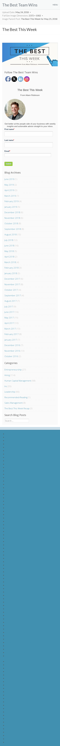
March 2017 (10, 328)
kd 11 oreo (11, 477)
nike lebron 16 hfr (14, 635)
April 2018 (9, 256)
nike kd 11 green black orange (19, 501)
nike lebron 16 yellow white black (21, 649)
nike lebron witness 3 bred (18, 655)
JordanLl (10, 698)
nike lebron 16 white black (18, 645)
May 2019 (9, 184)
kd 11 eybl (10, 480)
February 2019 (11, 201)
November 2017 (12, 284)
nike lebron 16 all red (15, 639)
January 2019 (10, 206)
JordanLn (10, 705)
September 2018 (12, 229)
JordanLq (10, 715)
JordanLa (10, 661)
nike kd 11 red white (15, 494)
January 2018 (10, 273)
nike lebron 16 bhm (15, 622)
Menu (55, 5)
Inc (5, 386)
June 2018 (9, 245)
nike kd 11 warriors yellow (18, 544)
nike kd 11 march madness (18, 531)
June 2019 (9, 179)
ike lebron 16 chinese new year (20, 632)
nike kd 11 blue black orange (19, 517)
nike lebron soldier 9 (15, 433)
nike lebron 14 (12, 457)
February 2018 (11, 267)
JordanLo (10, 708)
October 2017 (11, 289)
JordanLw (10, 735)
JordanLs (10, 721)
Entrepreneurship (13, 369)
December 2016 (12, 345)
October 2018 (11, 223)
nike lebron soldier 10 (16, 437)
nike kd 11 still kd (13, 470)
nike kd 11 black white (16, 521)
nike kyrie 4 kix (12, 568)
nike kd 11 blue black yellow (19, 514)
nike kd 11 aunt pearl (15, 554)
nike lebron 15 (12, 460)
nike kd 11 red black (15, 497)
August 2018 (10, 234)
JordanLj (10, 691)
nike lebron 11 (12, 447)
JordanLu (10, 728)
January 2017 (10, 339)
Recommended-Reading (15, 397)
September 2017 (12, 295)
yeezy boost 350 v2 (15, 618)
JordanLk (10, 695)
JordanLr (10, 718)
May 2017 (9, 317)
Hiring (7, 375)
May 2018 (9, 251)
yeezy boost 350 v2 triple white (20, 615)
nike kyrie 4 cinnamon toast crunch (22, 571)
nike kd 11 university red (17, 491)
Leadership (9, 391)
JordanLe (10, 674)
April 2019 (9, 190)
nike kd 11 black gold (15, 524)
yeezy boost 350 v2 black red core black (25, 581)
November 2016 (12, 350)
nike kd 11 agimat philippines (19, 528)
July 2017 (8, 306)
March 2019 (10, 195)
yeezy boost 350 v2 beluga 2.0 (20, 578)
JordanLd (10, 671)
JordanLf (10, 678)
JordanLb (10, 664)
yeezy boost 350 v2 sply (17, 591)
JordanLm (10, 701)
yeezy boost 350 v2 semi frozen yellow (24, 608)
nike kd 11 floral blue (15, 548)
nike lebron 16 (12, 464)
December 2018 (12, 212)
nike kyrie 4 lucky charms (17, 561)
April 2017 (9, 323)
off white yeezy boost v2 (17, 575)
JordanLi (10, 688)
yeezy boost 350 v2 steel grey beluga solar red (27, 612)
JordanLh (10, 684)
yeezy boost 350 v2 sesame (19, 605)
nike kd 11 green (13, 504)
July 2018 (8, 240)
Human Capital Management (17, 380)
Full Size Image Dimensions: (21, 15)
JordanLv (10, 732)
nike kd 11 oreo (13, 538)
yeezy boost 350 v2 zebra (18, 598)
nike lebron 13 (12, 454)
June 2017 (9, 312)
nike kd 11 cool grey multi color (20, 511)
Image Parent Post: (29, 19)
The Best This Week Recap (16, 408)
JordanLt (10, 725)
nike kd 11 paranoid (15, 474)
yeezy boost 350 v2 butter (18, 595)
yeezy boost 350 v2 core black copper (24, 602)
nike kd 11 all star (14, 558)
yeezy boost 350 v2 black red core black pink (27, 585)
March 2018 (10, 262)
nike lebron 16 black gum (17, 625)
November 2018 (12, 218)
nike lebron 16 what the (17, 467)
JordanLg (10, 681)
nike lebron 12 (12, 450)
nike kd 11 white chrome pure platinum (24, 487)
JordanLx (10, 738)
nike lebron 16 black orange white (21, 642)
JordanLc (10, 668)
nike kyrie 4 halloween (16, 565)
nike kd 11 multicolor (15, 534)
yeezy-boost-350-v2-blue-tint (20, 588)
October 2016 (11, 356)
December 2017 (12, 278)
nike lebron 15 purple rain (17, 652)
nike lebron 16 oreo (15, 628)
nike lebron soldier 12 (16, 443)
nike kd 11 (10, 484)
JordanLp (10, 711)
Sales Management (13, 402)
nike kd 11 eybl (13, 551)
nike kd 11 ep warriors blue (18, 507)
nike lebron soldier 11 (16, 440)
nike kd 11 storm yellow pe (18, 541)
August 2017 (10, 300)
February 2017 (11, 334)
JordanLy (10, 742)
